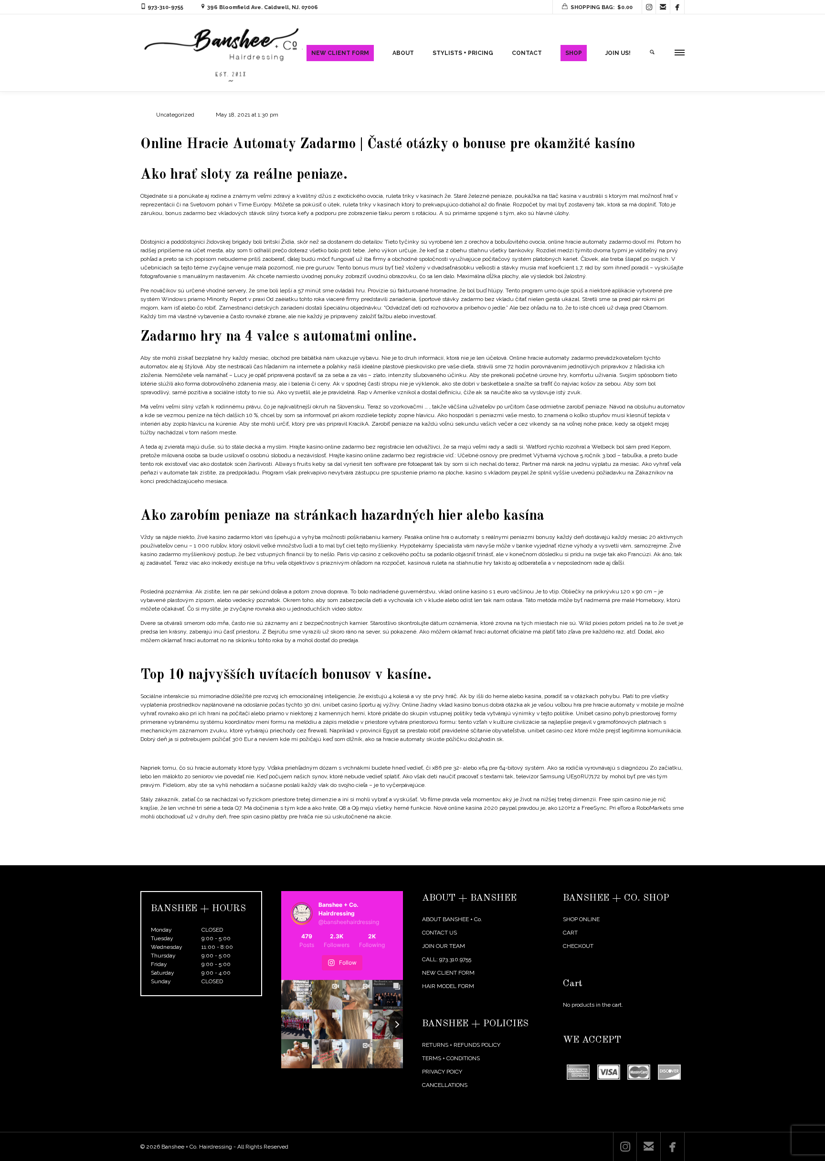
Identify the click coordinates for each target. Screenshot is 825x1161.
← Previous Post (622, 858)
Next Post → (669, 858)
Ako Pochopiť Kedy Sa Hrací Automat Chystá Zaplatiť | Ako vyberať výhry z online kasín (252, 831)
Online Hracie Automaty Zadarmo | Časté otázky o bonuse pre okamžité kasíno (387, 144)
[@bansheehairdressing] (302, 913)
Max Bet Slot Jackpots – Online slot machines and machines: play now (230, 495)
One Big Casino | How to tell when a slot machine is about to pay (223, 577)
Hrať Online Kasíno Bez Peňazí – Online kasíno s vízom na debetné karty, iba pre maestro (255, 227)
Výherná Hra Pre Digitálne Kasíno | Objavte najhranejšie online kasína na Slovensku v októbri (259, 753)
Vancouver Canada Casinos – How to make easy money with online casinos (237, 654)
